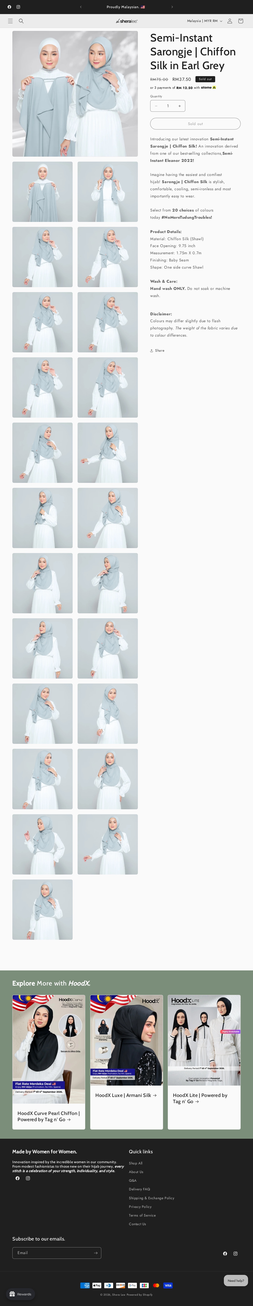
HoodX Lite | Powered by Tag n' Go (200, 1098)
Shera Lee (118, 1295)
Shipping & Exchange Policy (151, 1198)
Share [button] (159, 350)
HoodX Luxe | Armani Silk (123, 1095)
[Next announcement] (172, 7)
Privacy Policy (140, 1206)
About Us (136, 1171)
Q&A (133, 1180)
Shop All (136, 1163)
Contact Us (137, 1223)
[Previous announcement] (80, 7)
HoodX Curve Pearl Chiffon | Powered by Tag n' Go (49, 1116)
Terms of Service (142, 1215)
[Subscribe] (95, 1253)
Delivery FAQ (139, 1189)
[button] (10, 21)
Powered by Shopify (140, 1295)
